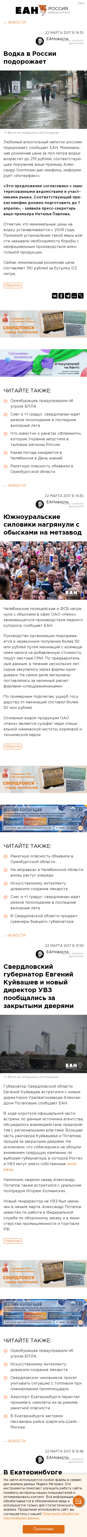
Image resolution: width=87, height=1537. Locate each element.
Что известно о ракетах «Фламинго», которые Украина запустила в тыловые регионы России (46, 439)
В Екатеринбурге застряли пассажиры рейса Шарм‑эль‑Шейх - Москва (45, 1421)
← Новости (14, 22)
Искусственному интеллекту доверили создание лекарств (39, 886)
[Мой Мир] (74, 296)
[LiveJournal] (81, 296)
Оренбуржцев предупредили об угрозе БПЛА (41, 403)
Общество (12, 285)
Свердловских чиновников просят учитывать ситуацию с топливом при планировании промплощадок (45, 1383)
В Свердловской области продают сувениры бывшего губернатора (44, 919)
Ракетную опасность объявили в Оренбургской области (41, 469)
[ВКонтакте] (55, 296)
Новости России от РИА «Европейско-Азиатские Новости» (31, 10)
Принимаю (43, 1529)
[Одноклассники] (61, 296)
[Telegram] (68, 296)
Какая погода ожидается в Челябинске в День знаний (36, 455)
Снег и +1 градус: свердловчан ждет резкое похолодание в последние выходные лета (45, 420)
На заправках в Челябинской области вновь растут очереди (46, 872)
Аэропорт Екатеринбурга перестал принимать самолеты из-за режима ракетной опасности (45, 1402)
